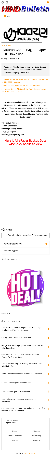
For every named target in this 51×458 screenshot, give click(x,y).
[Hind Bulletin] (25, 11)
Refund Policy (36, 436)
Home (3, 45)
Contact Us (14, 440)
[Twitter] (7, 2)
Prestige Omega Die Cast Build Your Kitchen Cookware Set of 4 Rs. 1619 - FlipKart (24, 90)
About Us (36, 431)
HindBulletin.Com (30, 453)
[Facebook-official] (2, 2)
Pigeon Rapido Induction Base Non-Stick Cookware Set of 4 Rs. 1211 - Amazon (24, 81)
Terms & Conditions (15, 436)
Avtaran (10, 45)
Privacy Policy (36, 440)
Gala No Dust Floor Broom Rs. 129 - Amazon (21, 85)
